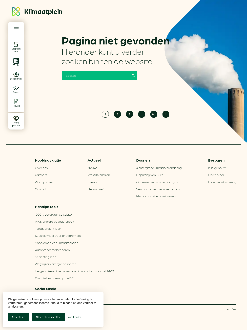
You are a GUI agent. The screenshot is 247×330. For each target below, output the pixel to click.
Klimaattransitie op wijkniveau (156, 196)
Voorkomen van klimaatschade (56, 242)
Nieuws (92, 167)
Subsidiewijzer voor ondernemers (58, 235)
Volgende (165, 114)
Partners (41, 174)
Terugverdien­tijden (48, 228)
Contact (41, 189)
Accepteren (18, 317)
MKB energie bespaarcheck (54, 221)
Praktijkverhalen (99, 174)
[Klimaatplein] (16, 12)
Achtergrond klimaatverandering (159, 167)
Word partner (44, 182)
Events (92, 182)
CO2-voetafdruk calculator (54, 214)
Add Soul (231, 309)
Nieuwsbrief (96, 189)
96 (153, 114)
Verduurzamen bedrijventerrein (158, 189)
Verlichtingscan (45, 257)
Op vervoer (216, 174)
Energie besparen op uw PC (54, 278)
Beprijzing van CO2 (149, 174)
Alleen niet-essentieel (48, 317)
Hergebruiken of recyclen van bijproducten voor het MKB (74, 271)
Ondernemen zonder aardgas (157, 182)
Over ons (41, 167)
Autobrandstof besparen (52, 249)
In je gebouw (216, 167)
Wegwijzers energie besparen (55, 264)
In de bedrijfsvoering (222, 182)
